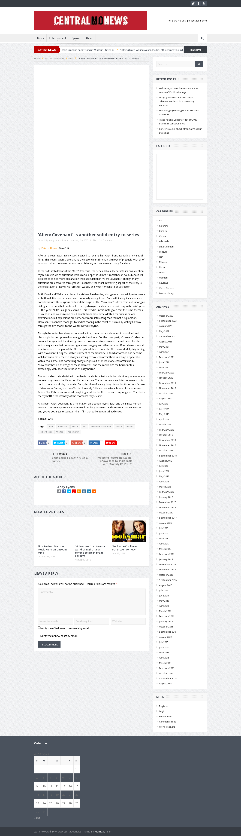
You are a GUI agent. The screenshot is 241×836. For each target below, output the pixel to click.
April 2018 (164, 481)
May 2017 (164, 538)
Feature (163, 251)
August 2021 (165, 341)
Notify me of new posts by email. (58, 635)
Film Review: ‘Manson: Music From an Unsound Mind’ (53, 549)
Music (162, 267)
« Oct (37, 818)
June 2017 (164, 533)
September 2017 (168, 517)
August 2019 (165, 398)
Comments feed (167, 721)
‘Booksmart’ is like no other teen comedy (125, 548)
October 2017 (166, 512)
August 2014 (165, 683)
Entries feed (165, 716)
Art (160, 220)
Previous (61, 453)
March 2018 (165, 486)
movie (119, 426)
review (129, 426)
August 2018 (165, 460)
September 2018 (168, 455)
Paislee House (49, 248)
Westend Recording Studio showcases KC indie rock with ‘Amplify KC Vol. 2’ (114, 461)
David (75, 426)
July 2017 (163, 528)
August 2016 (165, 585)
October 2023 (166, 315)
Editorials (164, 241)
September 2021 (168, 336)
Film (95, 240)
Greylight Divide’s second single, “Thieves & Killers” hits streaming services (176, 101)
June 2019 (164, 409)
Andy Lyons (55, 240)
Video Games (166, 288)
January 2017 (166, 559)
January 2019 (166, 434)
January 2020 (166, 377)
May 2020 (164, 367)
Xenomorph (73, 432)
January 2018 (166, 497)
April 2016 (164, 605)
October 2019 (166, 393)
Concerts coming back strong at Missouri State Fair (66, 49)
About (89, 38)
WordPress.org (167, 726)
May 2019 (164, 414)
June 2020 (164, 362)
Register (163, 706)
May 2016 (164, 600)
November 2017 (167, 507)
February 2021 (166, 357)
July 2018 (163, 465)
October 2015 (166, 626)
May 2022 (164, 331)
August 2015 (165, 637)
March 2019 (165, 424)
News (40, 38)
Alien (51, 426)
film (84, 426)
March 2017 (165, 548)
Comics (163, 230)
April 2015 (164, 657)
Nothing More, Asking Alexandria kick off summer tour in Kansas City (137, 49)
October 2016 (166, 574)
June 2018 (164, 471)
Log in (162, 711)
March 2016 (165, 611)
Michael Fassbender (101, 426)
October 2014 (166, 673)
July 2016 (163, 590)
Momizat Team (103, 831)
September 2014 (168, 678)
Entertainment (57, 38)
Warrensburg (166, 293)
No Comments (106, 240)
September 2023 (168, 320)
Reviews (163, 282)
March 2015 (165, 662)
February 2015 (166, 668)
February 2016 (166, 616)
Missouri (163, 262)
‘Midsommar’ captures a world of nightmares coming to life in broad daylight (90, 551)
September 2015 (168, 631)
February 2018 (166, 491)
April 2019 (164, 419)
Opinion (76, 38)
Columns (163, 225)
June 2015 (164, 647)
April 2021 (164, 351)
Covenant (63, 426)
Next (124, 453)
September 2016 (168, 579)
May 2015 (164, 652)
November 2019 (167, 388)
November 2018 (167, 445)
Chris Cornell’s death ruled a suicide (70, 459)
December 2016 (167, 564)
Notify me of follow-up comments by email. (64, 628)
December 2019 (167, 383)
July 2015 (163, 642)
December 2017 (167, 502)
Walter (59, 432)
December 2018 (167, 440)
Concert (163, 236)
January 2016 (166, 621)
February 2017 (166, 554)
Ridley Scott (46, 432)
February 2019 (166, 429)
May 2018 (164, 476)
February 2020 (166, 372)
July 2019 (163, 403)
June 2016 (164, 595)
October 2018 (166, 450)
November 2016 (167, 569)
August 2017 (165, 523)
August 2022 (165, 325)
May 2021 (164, 346)
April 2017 (164, 543)
